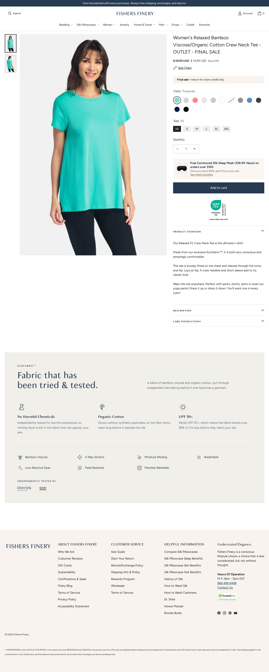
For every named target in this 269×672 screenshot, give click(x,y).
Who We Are (66, 552)
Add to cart (218, 188)
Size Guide (118, 552)
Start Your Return (122, 558)
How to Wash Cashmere (180, 592)
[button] (65, 24)
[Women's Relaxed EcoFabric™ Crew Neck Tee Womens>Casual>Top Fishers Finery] (10, 64)
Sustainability (66, 572)
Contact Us (225, 587)
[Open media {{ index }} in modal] (93, 144)
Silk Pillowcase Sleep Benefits (183, 558)
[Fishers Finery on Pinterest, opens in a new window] (230, 613)
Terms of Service (69, 592)
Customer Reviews (70, 558)
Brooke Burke (173, 613)
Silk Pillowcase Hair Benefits (182, 572)
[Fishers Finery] (135, 13)
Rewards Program (123, 579)
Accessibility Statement (73, 606)
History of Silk (173, 579)
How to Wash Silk (175, 586)
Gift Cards (65, 565)
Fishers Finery (21, 634)
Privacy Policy (67, 599)
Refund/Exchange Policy (127, 565)
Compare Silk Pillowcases (181, 552)
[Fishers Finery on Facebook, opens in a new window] (219, 613)
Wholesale (117, 586)
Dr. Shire (169, 599)
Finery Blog (65, 586)
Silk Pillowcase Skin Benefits (182, 565)
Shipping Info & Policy (125, 572)
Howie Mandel (173, 606)
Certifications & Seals (72, 579)
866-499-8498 (227, 583)
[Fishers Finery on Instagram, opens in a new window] (224, 613)
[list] (93, 144)
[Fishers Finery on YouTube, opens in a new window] (235, 613)
